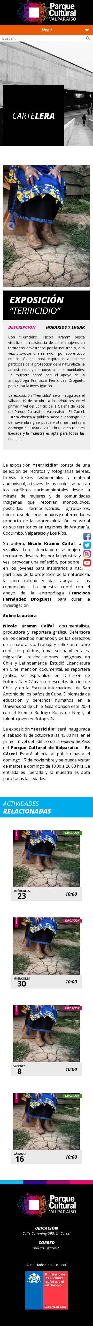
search (88, 38)
